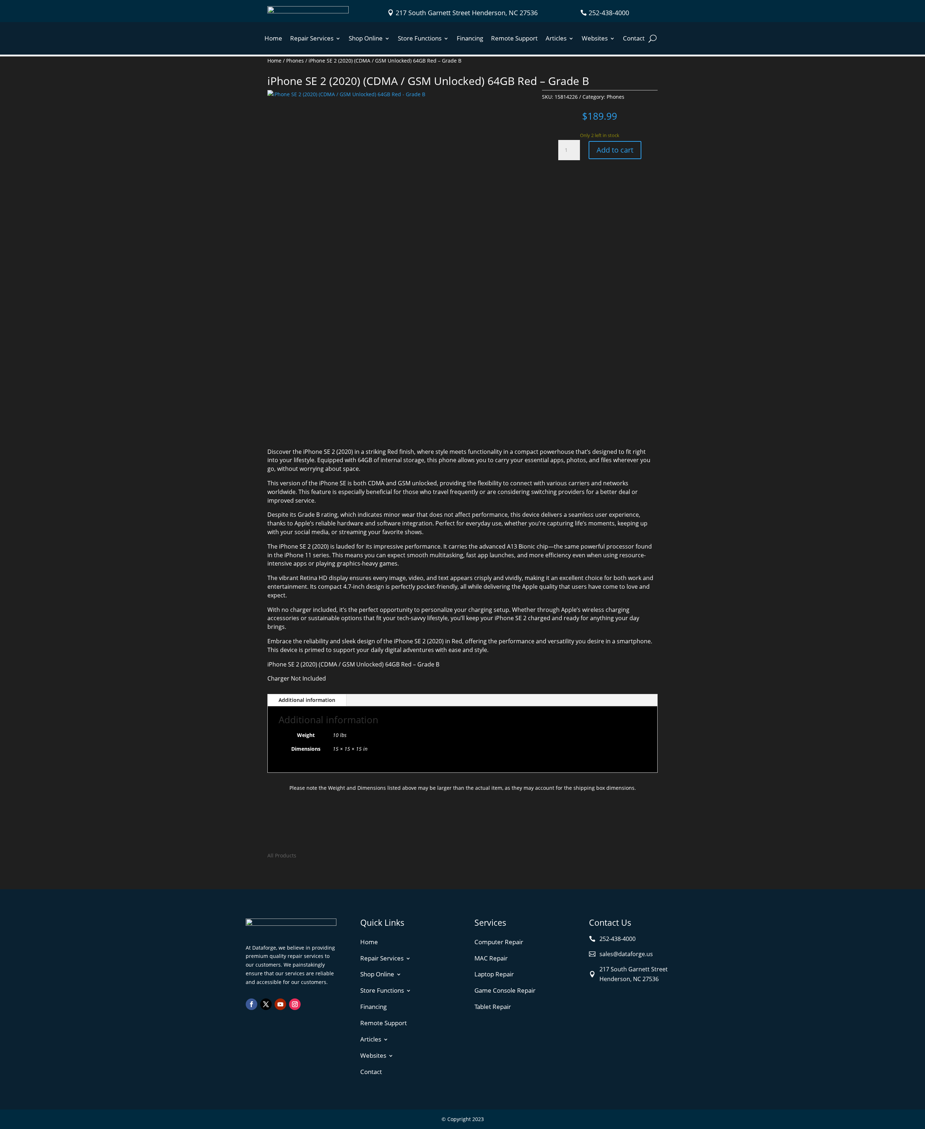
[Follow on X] (266, 1004)
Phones (295, 60)
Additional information (307, 699)
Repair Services (312, 39)
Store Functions (420, 39)
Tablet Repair (492, 1006)
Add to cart (615, 150)
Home (273, 39)
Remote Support (514, 39)
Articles (556, 39)
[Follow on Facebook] (251, 1004)
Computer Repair (498, 942)
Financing (470, 39)
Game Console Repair (504, 990)
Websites (595, 39)
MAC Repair (491, 958)
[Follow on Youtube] (280, 1004)
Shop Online (366, 39)
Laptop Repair (494, 974)
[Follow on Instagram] (295, 1004)
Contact (634, 39)
